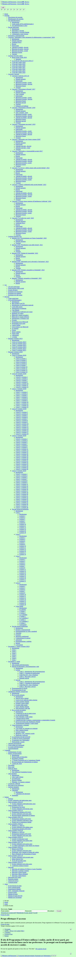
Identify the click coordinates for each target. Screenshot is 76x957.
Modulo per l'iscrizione (15, 897)
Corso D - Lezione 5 (22, 415)
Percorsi (6, 296)
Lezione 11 (22, 526)
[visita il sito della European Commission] (54, 955)
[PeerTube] (11, 11)
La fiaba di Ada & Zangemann (21, 738)
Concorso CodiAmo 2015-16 (20, 76)
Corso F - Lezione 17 (22, 491)
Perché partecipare (13, 27)
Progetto (6, 15)
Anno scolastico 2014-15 (15, 862)
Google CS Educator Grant (20, 839)
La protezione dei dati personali (21, 737)
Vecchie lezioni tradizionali (20, 626)
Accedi (35, 913)
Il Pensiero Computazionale (16, 35)
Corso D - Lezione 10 (22, 424)
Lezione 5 (22, 519)
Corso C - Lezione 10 (22, 402)
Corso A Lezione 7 (21, 365)
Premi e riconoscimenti (15, 753)
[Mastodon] (24, 11)
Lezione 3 (22, 516)
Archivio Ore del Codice (15, 56)
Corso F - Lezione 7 (21, 479)
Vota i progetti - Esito (22, 112)
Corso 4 (18, 583)
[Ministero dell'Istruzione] (9, 955)
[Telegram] (21, 11)
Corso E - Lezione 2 (21, 439)
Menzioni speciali (21, 102)
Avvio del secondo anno (19, 860)
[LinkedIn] (5, 11)
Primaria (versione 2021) (15, 338)
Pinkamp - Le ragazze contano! (21, 782)
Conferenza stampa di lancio (20, 865)
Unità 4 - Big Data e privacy (27, 676)
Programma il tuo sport (18, 323)
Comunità (7, 750)
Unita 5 (14, 656)
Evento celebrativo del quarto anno (22, 844)
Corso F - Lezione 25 (22, 502)
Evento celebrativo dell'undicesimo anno (23, 804)
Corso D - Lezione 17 (22, 432)
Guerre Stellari (16, 325)
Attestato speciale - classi (23, 148)
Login (2, 7)
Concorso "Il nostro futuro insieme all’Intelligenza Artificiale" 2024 (31, 201)
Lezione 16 (22, 531)
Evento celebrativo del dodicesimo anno (20, 800)
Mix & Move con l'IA (18, 303)
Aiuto (6, 884)
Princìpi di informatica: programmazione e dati (25, 666)
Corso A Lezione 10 (21, 367)
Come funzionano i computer (20, 725)
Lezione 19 (22, 554)
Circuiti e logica (20, 732)
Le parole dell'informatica (15, 747)
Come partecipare (13, 298)
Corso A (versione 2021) (19, 342)
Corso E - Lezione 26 (22, 469)
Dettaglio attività (24, 678)
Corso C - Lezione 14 (22, 405)
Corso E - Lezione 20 (22, 459)
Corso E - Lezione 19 (22, 457)
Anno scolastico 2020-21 (15, 824)
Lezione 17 (22, 553)
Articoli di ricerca (13, 881)
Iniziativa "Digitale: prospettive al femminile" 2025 (27, 278)
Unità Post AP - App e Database (28, 675)
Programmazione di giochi (19, 688)
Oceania (14, 320)
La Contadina (23, 614)
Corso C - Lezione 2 (22, 392)
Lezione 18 (22, 532)
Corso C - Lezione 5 (22, 395)
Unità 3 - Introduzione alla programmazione (32, 671)
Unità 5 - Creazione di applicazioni (29, 673)
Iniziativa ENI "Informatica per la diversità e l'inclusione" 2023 (30, 261)
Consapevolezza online (22, 718)
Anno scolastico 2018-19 (15, 837)
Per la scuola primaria (18, 695)
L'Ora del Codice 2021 (18, 67)
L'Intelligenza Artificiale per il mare (22, 312)
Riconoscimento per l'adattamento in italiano (25, 762)
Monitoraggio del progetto (15, 19)
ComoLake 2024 (17, 763)
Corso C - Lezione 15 (22, 407)
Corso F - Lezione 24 (22, 501)
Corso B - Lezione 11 (22, 385)
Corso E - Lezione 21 (22, 460)
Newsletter (11, 765)
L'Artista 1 (22, 611)
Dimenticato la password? (8, 913)
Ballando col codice (17, 313)
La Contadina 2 (23, 618)
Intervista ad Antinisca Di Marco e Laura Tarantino (27, 869)
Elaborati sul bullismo (22, 106)
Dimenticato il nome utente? (24, 913)
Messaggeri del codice (14, 877)
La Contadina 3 (23, 621)
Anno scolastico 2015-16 (15, 855)
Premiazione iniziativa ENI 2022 (21, 819)
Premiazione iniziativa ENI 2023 (21, 812)
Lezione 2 (22, 559)
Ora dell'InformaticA (14, 20)
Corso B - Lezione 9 (22, 382)
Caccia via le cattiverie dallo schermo (26, 700)
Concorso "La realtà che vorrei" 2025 (23, 218)
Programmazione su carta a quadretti (26, 631)
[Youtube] (8, 11)
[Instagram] (14, 11)
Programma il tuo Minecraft (20, 322)
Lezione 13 (22, 527)
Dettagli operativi (17, 40)
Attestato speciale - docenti (23, 146)
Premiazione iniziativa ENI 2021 (21, 829)
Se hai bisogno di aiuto (15, 886)
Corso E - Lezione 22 (22, 462)
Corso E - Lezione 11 (22, 449)
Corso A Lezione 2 (21, 360)
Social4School (16, 778)
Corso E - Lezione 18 (22, 455)
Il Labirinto (15, 328)
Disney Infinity (16, 332)
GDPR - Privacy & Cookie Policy (14, 931)
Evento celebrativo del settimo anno (22, 827)
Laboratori (15, 790)
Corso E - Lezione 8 (21, 445)
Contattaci (7, 932)
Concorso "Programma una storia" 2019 (23, 124)
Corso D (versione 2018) (19, 409)
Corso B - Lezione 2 (22, 377)
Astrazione (19, 640)
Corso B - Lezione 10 (22, 384)
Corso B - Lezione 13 (22, 387)
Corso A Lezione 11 (21, 368)
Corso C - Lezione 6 (22, 397)
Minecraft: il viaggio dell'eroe (20, 317)
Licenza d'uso (8, 934)
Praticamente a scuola (18, 742)
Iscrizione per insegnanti (15, 291)
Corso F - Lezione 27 (22, 506)
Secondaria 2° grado (14, 661)
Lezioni (18, 670)
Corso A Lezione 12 (21, 370)
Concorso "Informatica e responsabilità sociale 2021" (27, 151)
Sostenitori (15, 795)
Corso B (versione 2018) (19, 373)
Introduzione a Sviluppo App (20, 318)
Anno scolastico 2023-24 (15, 805)
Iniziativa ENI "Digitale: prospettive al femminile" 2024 (28, 270)
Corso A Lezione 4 (21, 362)
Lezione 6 (22, 541)
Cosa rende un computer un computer (27, 728)
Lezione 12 (22, 571)
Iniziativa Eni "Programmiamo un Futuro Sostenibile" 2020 (29, 238)
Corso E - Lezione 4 (21, 440)
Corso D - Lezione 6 (22, 417)
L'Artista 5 (22, 623)
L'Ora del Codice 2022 (18, 69)
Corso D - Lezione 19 (22, 434)
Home (6, 14)
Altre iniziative (12, 773)
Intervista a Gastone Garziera (20, 870)
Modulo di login (13, 894)
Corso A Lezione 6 (21, 363)
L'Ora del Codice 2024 (18, 72)
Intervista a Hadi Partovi (19, 875)
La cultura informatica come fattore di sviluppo (25, 845)
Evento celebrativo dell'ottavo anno (22, 820)
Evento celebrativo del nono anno (22, 814)
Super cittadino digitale (22, 706)
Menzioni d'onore (17, 52)
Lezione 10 (22, 524)
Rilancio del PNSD (17, 849)
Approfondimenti (13, 748)
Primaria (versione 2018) (15, 352)
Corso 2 (18, 534)
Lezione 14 (22, 529)
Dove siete (11, 767)
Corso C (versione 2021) (19, 345)
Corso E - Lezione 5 (21, 442)
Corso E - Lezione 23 (22, 464)
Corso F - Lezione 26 (22, 504)
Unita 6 (14, 658)
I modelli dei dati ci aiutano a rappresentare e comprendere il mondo (35, 720)
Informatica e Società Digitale (20, 32)
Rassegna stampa (13, 879)
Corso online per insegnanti (16, 745)
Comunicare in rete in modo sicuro (26, 713)
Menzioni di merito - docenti (20, 49)
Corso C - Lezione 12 (22, 404)
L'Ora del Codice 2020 (18, 66)
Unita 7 (14, 660)
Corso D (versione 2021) (19, 347)
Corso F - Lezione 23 (22, 499)
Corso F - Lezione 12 (22, 486)
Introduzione (15, 22)
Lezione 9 (22, 593)
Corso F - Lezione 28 (22, 507)
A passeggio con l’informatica (20, 740)
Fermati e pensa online (22, 703)
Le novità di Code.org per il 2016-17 (22, 61)
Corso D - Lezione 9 (22, 422)
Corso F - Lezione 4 (21, 476)
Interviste (11, 867)
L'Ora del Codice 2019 (18, 64)
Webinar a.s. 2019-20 (18, 832)
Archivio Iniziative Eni (15, 236)
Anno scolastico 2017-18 (15, 842)
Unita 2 (14, 651)
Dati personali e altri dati (23, 708)
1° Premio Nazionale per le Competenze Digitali (26, 760)
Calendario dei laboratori (23, 793)
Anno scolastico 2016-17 (15, 847)
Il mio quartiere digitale (22, 701)
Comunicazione (12, 882)
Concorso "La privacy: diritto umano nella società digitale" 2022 (30, 168)
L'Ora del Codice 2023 (18, 71)
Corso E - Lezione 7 (21, 444)
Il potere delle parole (22, 705)
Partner (6, 936)
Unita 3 (14, 653)
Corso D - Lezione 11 (22, 425)
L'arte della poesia (17, 307)
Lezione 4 (22, 517)
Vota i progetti (20, 94)
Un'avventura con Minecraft (20, 327)
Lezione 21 (22, 581)
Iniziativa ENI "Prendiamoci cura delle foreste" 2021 (27, 245)
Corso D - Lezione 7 (22, 419)
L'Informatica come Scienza (20, 34)
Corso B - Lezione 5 (22, 378)
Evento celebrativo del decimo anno (22, 809)
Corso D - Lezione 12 (22, 427)
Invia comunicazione (14, 887)
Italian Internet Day (17, 859)
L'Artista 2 (22, 613)
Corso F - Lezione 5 (21, 477)
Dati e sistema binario (22, 730)
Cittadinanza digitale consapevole (18, 691)
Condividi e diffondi (14, 783)
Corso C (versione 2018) (19, 389)
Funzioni (18, 635)
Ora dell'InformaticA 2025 (19, 25)
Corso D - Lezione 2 (22, 412)
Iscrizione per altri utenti (15, 295)
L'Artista (14, 337)
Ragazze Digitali (17, 780)
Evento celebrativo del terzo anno (21, 850)
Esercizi (18, 680)
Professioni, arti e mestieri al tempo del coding (25, 852)
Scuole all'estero (13, 290)
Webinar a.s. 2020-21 (18, 825)
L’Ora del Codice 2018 (18, 62)
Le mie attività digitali (22, 715)
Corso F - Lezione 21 (22, 496)
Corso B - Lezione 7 (22, 380)
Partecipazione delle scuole (16, 288)
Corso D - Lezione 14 (22, 429)
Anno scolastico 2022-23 (15, 810)
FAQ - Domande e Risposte (16, 891)
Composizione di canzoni (23, 638)
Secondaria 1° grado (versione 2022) (19, 646)
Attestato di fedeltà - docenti (20, 47)
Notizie (6, 797)
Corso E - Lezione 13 (22, 450)
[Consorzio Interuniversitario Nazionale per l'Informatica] (34, 955)
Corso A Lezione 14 (21, 372)
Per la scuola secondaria (19, 710)
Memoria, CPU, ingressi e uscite (25, 733)
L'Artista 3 (22, 616)
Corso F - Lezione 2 (21, 474)
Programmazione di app (19, 690)
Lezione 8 (22, 522)
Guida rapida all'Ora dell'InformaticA (23, 24)
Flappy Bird (15, 333)
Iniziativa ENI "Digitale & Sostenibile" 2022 (25, 253)
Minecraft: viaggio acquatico (20, 315)
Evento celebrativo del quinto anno (22, 840)
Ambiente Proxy (17, 42)
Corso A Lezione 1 (21, 358)
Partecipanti (15, 45)
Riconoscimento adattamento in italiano (23, 815)
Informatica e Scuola (18, 30)
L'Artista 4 (22, 619)
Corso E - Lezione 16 (22, 454)
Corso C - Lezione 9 (22, 400)
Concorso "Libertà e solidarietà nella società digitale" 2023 (29, 184)
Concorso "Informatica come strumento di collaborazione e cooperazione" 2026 (31, 37)
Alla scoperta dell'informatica (20, 665)
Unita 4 (14, 655)
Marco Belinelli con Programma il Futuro (24, 854)
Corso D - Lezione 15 (22, 430)
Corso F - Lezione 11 (22, 484)
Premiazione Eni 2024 (18, 807)
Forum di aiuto (12, 892)
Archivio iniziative (13, 787)
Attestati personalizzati (14, 743)
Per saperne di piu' (41, 949)
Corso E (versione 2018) (19, 435)
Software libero (12, 768)
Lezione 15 (22, 576)
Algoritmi (18, 633)
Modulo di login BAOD (15, 896)
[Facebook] (2, 11)
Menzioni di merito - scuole (20, 51)
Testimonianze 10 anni (14, 752)
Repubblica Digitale (18, 758)
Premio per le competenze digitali (21, 822)
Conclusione (23, 624)
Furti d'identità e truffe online (24, 717)
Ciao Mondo (15, 310)
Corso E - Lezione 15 (22, 452)
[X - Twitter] (18, 11)
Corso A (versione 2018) (19, 355)
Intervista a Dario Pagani (19, 872)
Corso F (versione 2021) (19, 350)
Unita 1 (14, 650)
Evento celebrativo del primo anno (22, 864)
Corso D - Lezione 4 (22, 414)
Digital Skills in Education (19, 757)
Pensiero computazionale (23, 630)
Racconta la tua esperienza (16, 785)
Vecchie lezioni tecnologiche (20, 509)
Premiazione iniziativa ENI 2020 (21, 834)
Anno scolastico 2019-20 (15, 830)
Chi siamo (7, 929)
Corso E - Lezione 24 (22, 466)
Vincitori (14, 54)
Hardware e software (22, 735)
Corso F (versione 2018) (19, 471)
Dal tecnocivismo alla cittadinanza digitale (28, 722)
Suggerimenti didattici (14, 889)
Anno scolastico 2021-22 (15, 817)
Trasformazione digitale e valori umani (27, 723)
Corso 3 (18, 556)
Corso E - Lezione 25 (22, 467)
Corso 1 (18, 512)
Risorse (14, 44)
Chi (5, 285)
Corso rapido (19, 606)
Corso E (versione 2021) (19, 348)
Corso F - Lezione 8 (21, 481)
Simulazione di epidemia (19, 308)
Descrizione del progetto (15, 17)
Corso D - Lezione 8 (22, 420)
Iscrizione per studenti (14, 293)
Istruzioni (18, 59)
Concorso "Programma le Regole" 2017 (23, 89)
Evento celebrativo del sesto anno (21, 835)
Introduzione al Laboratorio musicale (22, 305)
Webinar (10, 799)
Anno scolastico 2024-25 (15, 802)
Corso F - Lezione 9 (21, 482)
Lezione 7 (22, 521)
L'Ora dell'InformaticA (15, 300)
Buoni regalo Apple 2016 (19, 57)
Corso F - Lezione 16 (22, 489)
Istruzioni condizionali (22, 636)
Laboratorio (15, 335)
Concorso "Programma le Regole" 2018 (23, 107)
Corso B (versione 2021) (19, 343)
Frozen (14, 330)
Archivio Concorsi (13, 74)
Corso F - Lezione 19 (22, 492)
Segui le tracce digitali (22, 698)
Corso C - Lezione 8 (22, 399)
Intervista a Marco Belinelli (20, 874)
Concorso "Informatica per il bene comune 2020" (26, 139)
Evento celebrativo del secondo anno (22, 857)
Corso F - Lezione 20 (22, 494)
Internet (18, 643)
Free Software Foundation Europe (22, 772)
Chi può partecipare (14, 286)
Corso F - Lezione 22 (22, 497)
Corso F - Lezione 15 (22, 487)
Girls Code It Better (17, 777)
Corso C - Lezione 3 (22, 394)
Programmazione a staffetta (23, 641)
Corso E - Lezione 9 (21, 447)
